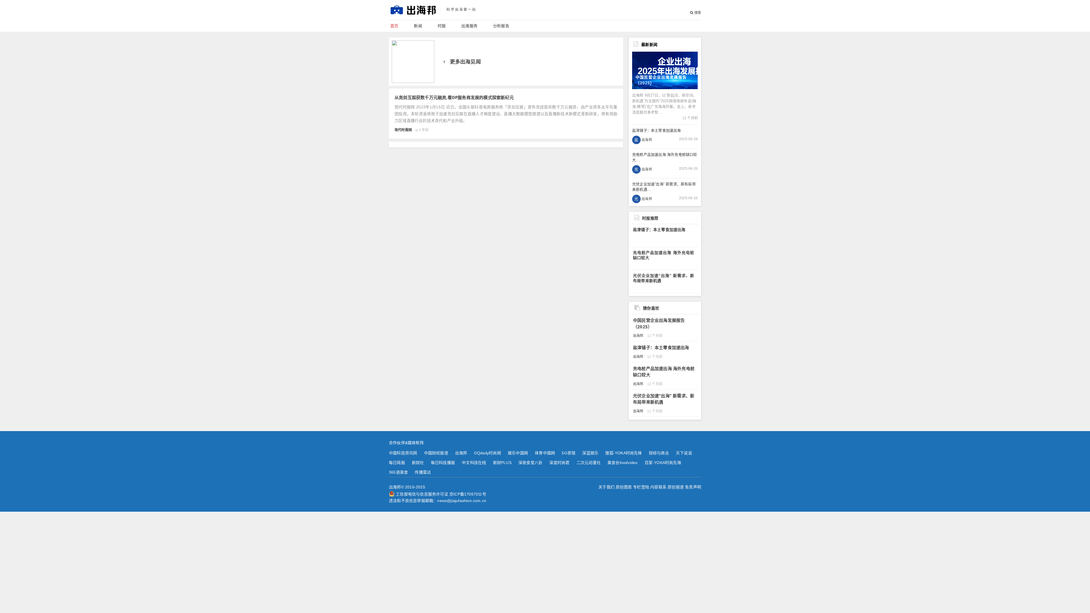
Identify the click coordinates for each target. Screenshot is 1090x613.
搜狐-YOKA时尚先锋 (623, 453)
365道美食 (398, 472)
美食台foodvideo (622, 462)
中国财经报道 (436, 453)
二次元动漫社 (589, 462)
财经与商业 (659, 453)
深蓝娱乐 (590, 453)
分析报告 (501, 26)
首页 (394, 26)
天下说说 (684, 453)
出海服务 (469, 26)
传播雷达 (423, 472)
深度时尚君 (559, 462)
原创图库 (624, 487)
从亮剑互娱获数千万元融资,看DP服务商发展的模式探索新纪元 (454, 97)
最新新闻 (649, 44)
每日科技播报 (443, 462)
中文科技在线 (474, 462)
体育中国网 (545, 453)
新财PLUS (502, 462)
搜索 (697, 13)
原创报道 (676, 487)
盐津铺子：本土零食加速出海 (659, 229)
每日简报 (397, 462)
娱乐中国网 (518, 453)
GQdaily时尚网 (487, 453)
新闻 (418, 26)
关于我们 (606, 487)
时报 (442, 26)
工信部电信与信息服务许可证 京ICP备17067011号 (441, 494)
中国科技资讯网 (403, 453)
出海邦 (461, 453)
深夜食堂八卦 (530, 462)
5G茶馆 (568, 453)
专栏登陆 (641, 487)
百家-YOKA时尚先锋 (663, 462)
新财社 (418, 462)
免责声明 (693, 487)
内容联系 (658, 487)
